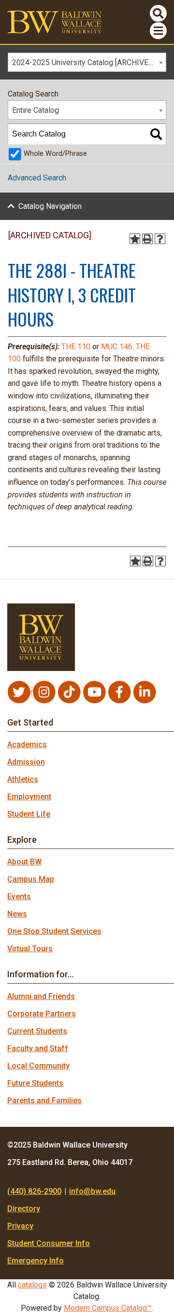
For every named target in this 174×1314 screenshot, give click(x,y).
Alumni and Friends (41, 996)
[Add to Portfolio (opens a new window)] (135, 238)
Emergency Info (35, 1260)
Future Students (35, 1083)
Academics (27, 744)
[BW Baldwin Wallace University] (54, 21)
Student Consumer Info (48, 1243)
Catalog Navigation (50, 206)
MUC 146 (116, 346)
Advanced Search (37, 177)
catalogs (32, 1284)
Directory (23, 1208)
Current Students (37, 1031)
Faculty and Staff (37, 1048)
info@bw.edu (92, 1191)
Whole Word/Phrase (55, 154)
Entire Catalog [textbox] (35, 110)
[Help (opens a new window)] (160, 238)
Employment (29, 796)
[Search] (156, 134)
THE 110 (75, 346)
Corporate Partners (41, 1013)
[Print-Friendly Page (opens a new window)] (147, 238)
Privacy (20, 1226)
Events (19, 896)
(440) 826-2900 (34, 1191)
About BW (24, 861)
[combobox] (87, 62)
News (17, 913)
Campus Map (30, 879)
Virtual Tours (30, 948)
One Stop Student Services (54, 931)
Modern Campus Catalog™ (108, 1308)
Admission (26, 761)
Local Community (38, 1065)
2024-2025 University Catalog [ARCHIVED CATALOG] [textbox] (89, 62)
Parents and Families (44, 1100)
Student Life (28, 814)
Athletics (22, 779)
